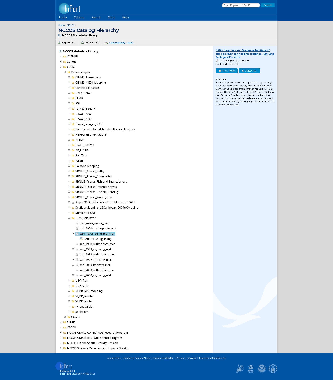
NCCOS (71, 25)
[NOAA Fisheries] (250, 372)
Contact (128, 358)
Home (61, 25)
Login (63, 17)
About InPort (113, 358)
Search (96, 17)
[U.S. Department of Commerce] (273, 372)
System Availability (163, 358)
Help (125, 17)
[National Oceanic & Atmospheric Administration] (261, 372)
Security (191, 358)
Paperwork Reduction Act (212, 358)
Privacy (180, 358)
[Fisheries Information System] (239, 372)
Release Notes (142, 358)
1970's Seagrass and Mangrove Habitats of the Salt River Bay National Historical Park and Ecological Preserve (245, 54)
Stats (111, 17)
